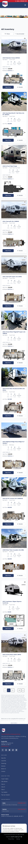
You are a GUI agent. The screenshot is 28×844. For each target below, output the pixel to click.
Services (3, 766)
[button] (13, 70)
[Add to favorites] (25, 38)
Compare (23, 41)
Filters (8, 34)
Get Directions (4, 746)
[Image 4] (16, 55)
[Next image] (25, 46)
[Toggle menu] (25, 5)
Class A (3, 784)
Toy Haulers (4, 792)
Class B (3, 787)
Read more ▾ (14, 723)
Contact (3, 771)
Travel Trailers (4, 779)
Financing (3, 763)
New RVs (3, 758)
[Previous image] (3, 46)
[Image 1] (10, 55)
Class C (3, 789)
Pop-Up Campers (5, 795)
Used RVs (3, 760)
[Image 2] (12, 55)
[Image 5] (18, 55)
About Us (3, 768)
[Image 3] (14, 55)
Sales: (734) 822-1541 (22, 1)
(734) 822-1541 (22, 803)
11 (19, 690)
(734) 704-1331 (22, 809)
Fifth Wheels (4, 781)
